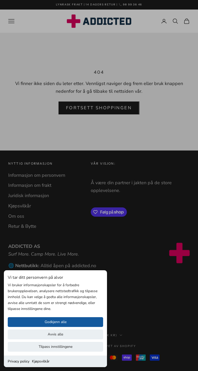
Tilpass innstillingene (55, 346)
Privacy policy (18, 361)
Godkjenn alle (56, 321)
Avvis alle (55, 334)
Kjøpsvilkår (41, 361)
